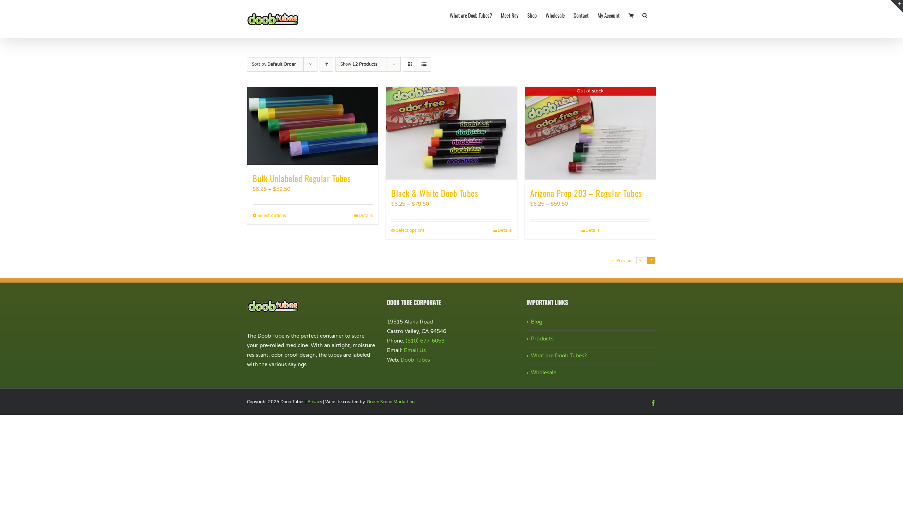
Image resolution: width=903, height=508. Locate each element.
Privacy (315, 401)
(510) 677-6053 (425, 341)
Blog (536, 322)
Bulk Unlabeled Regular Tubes (302, 178)
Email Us (415, 350)
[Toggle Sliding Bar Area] (896, 6)
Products (542, 338)
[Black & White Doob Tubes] (451, 133)
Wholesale (543, 372)
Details (366, 215)
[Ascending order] (326, 64)
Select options (271, 215)
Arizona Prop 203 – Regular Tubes (586, 193)
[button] (644, 15)
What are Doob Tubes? (559, 355)
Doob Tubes (415, 360)
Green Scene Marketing (391, 401)
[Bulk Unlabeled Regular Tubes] (312, 126)
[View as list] (424, 64)
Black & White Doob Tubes (434, 193)
